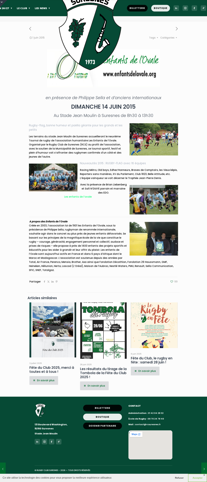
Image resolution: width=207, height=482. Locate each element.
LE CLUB (23, 8)
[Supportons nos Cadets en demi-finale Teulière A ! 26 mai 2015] (3, 469)
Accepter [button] (197, 477)
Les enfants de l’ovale (78, 196)
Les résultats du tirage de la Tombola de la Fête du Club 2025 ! (103, 373)
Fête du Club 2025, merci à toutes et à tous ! (51, 369)
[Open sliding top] (3, 3)
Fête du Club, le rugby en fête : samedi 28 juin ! (151, 360)
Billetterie (137, 8)
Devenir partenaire (102, 425)
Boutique (160, 8)
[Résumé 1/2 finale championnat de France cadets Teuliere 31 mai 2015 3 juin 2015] (204, 469)
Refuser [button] (179, 477)
